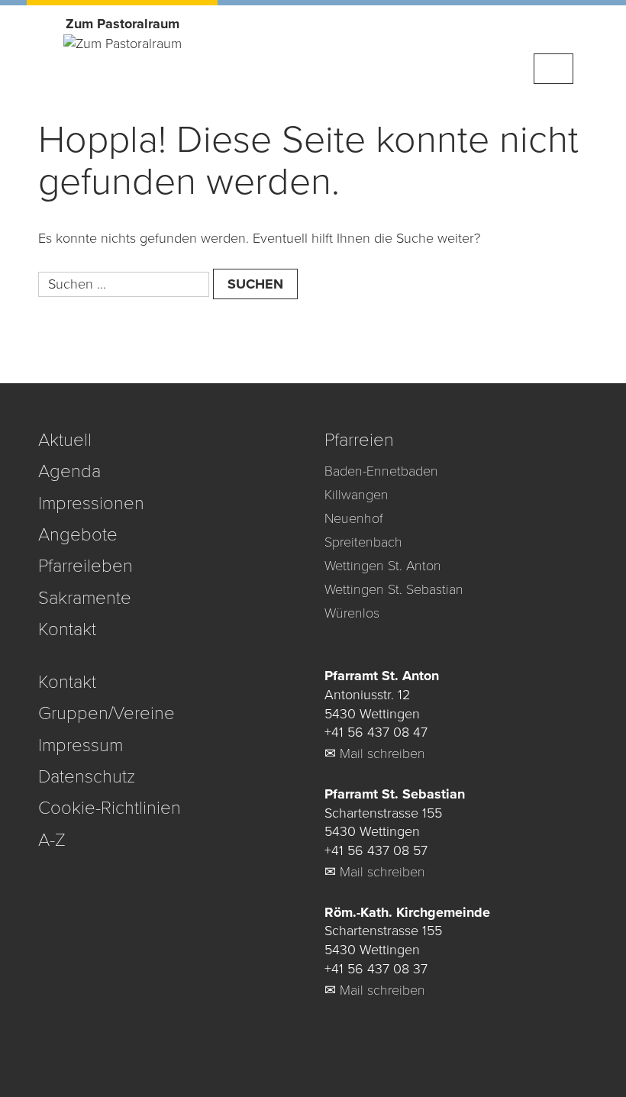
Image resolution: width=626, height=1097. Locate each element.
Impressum (80, 745)
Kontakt (67, 629)
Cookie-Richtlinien (109, 808)
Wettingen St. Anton (382, 565)
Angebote (78, 535)
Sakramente (84, 598)
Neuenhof (353, 518)
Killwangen (356, 494)
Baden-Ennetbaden (381, 471)
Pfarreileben (85, 566)
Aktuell (65, 440)
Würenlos (351, 613)
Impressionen (91, 503)
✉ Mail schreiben (374, 753)
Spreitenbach (363, 542)
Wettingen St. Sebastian (393, 589)
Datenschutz (86, 777)
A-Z (52, 840)
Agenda (69, 471)
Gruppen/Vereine (106, 713)
